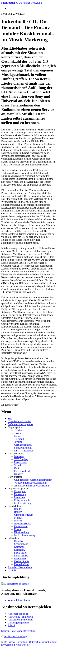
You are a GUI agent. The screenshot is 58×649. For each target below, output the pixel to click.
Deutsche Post (21, 564)
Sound (17, 465)
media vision (20, 552)
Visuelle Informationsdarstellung (30, 482)
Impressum (16, 631)
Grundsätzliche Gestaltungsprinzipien (33, 479)
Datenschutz (29, 631)
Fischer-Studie (21, 561)
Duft (16, 468)
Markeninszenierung (24, 535)
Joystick (18, 441)
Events (17, 529)
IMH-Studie (20, 558)
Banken (18, 511)
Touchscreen (20, 430)
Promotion (19, 497)
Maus (17, 436)
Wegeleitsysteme (22, 523)
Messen (18, 520)
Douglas (18, 541)
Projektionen (20, 462)
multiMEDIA (21, 555)
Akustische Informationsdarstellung (32, 485)
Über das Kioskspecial (19, 421)
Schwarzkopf (21, 544)
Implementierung (22, 503)
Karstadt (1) (20, 546)
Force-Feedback (22, 471)
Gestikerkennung (23, 444)
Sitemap (5, 631)
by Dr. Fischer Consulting (21, 2)
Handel (18, 509)
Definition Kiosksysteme (20, 424)
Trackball (19, 439)
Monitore (19, 456)
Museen (18, 517)
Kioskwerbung (21, 532)
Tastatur (18, 433)
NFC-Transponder (23, 450)
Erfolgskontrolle (22, 500)
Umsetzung (20, 494)
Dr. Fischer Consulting (15, 636)
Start (10, 418)
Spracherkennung (23, 447)
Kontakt (12, 570)
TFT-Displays (21, 459)
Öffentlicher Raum (23, 514)
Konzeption (20, 491)
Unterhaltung (21, 526)
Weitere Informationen (19, 600)
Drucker (18, 474)
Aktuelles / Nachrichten (20, 567)
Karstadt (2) (20, 549)
